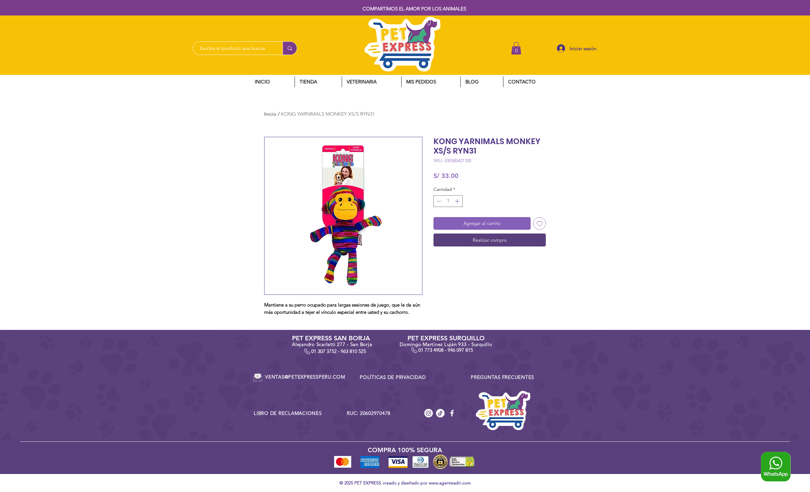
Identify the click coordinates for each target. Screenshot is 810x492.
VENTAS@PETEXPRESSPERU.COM (305, 377)
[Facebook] (452, 413)
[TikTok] (440, 413)
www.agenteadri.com (450, 483)
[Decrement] (438, 201)
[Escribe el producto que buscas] (290, 48)
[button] (516, 48)
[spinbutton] (448, 201)
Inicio (270, 114)
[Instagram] (428, 413)
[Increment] (458, 201)
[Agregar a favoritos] (539, 223)
